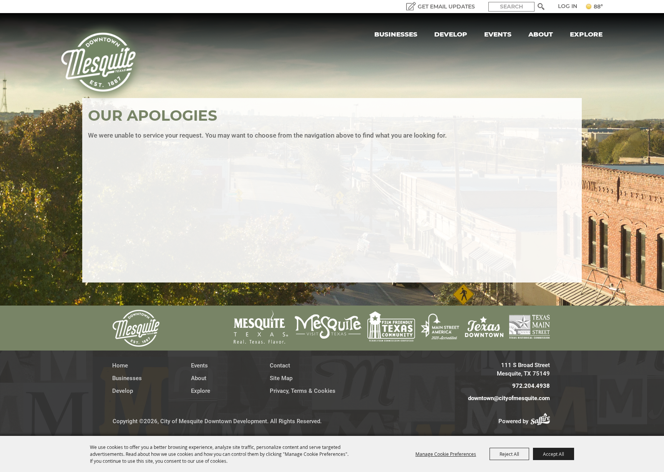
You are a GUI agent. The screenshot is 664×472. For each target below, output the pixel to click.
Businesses (395, 34)
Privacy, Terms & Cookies (302, 390)
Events (497, 34)
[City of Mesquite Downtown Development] (103, 62)
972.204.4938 (531, 385)
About (540, 34)
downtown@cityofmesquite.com (509, 398)
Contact (280, 365)
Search (541, 6)
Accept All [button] (553, 454)
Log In (567, 6)
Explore (586, 34)
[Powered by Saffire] (542, 421)
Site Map (281, 378)
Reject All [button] (509, 454)
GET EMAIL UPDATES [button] (446, 6)
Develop (450, 34)
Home (120, 365)
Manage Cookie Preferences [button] (445, 454)
